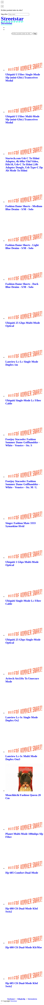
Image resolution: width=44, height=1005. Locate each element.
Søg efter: (4, 14)
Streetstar (13, 1001)
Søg (35, 33)
